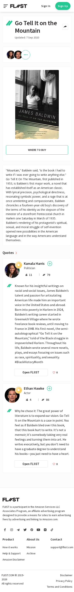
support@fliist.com (62, 547)
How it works (10, 547)
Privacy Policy (64, 581)
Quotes (8, 253)
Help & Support (12, 553)
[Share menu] (65, 27)
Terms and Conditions (59, 586)
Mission (31, 547)
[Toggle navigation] (6, 6)
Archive (31, 553)
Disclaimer (66, 575)
